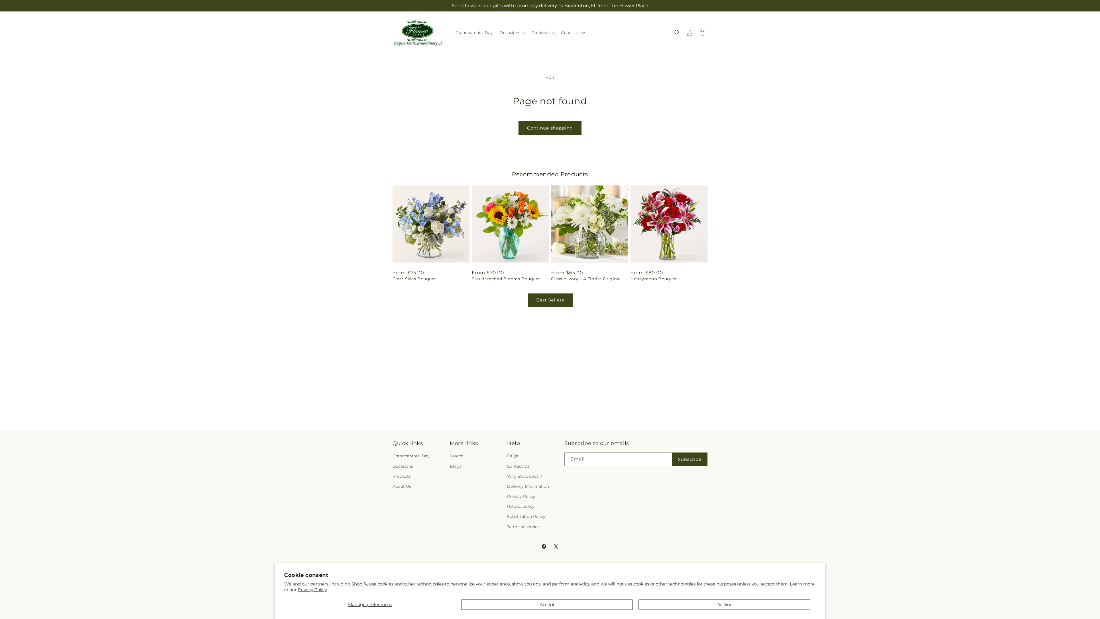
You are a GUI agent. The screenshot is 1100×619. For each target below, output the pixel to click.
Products (401, 476)
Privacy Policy (312, 589)
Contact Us (518, 466)
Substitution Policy (526, 516)
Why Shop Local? (524, 476)
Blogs (455, 466)
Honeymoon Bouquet (653, 278)
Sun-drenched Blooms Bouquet (506, 278)
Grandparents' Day (411, 456)
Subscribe (690, 459)
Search (456, 456)
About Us (401, 486)
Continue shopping (550, 128)
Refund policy (521, 506)
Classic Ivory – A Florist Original (585, 278)
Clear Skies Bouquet (414, 278)
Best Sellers (550, 300)
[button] (512, 33)
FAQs (512, 456)
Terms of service (523, 526)
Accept (547, 604)
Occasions (402, 466)
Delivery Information (528, 486)
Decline (724, 604)
